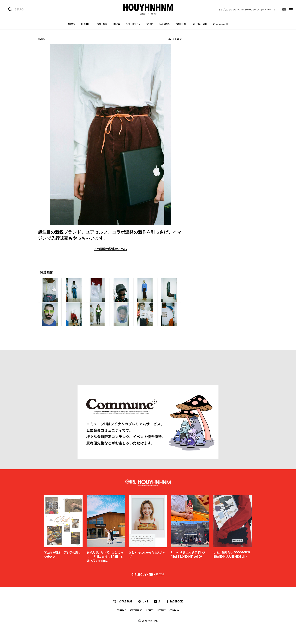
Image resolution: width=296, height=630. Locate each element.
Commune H (220, 24)
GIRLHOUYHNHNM (148, 575)
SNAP (149, 24)
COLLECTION (133, 24)
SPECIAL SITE (200, 24)
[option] (63, 529)
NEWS (71, 24)
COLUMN (102, 24)
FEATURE (86, 24)
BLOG (116, 24)
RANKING (164, 24)
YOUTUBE (181, 24)
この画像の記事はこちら (110, 249)
